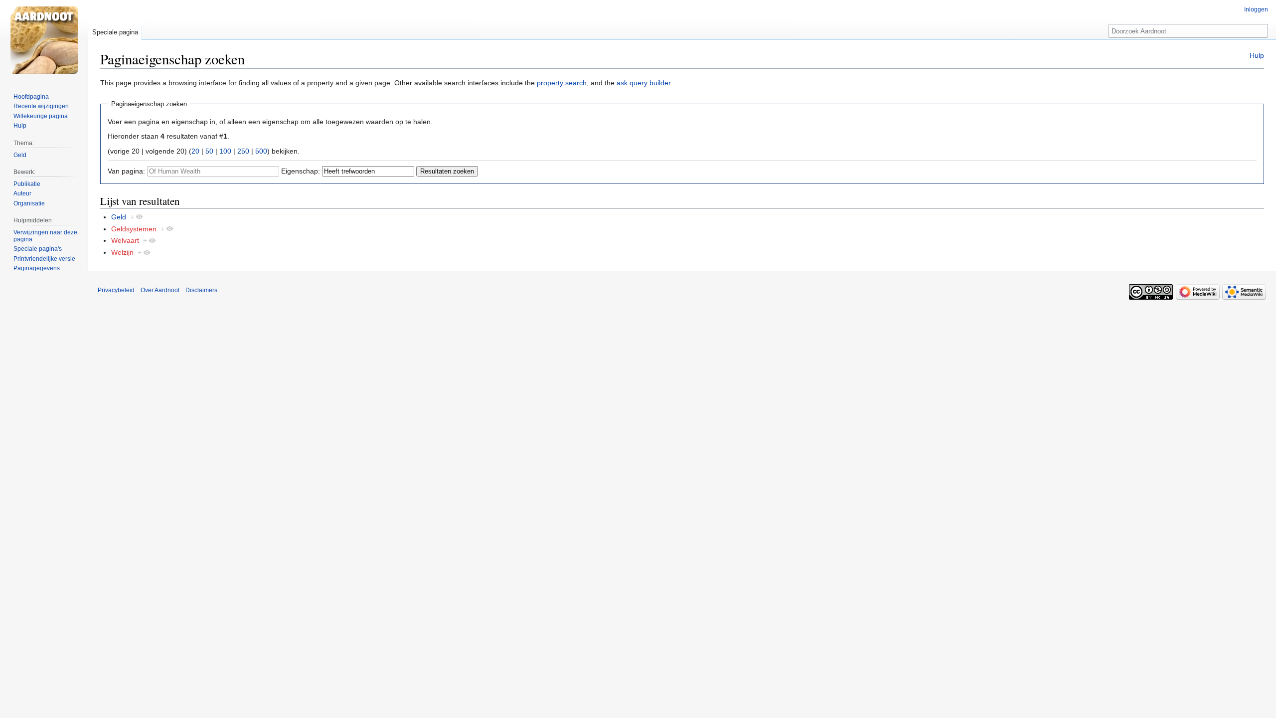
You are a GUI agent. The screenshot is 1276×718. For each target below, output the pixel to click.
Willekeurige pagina (40, 116)
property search (562, 83)
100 (225, 151)
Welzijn (122, 252)
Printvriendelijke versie (44, 258)
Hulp (1257, 55)
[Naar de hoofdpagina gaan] (44, 40)
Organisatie (29, 203)
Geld (118, 217)
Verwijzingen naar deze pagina (45, 236)
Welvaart (125, 240)
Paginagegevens (36, 268)
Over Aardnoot (160, 290)
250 (243, 151)
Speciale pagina (115, 32)
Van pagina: (126, 171)
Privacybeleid (116, 290)
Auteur (22, 193)
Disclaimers (201, 290)
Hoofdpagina (31, 96)
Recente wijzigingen (41, 106)
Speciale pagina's (37, 248)
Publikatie (26, 183)
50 (209, 151)
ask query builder (643, 83)
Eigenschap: (300, 171)
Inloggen (1256, 9)
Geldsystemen (134, 229)
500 (261, 151)
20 (195, 151)
